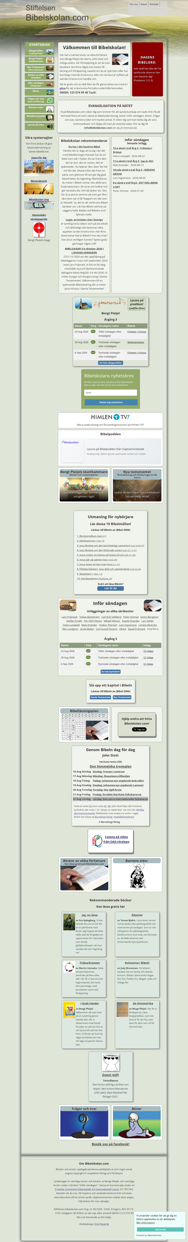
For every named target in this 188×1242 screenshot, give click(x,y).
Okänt (122, 629)
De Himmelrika (143, 1003)
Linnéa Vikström (148, 625)
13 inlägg (148, 651)
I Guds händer (89, 1003)
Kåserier (137, 915)
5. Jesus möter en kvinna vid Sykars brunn (106, 555)
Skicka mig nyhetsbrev (111, 402)
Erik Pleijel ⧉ (102, 1224)
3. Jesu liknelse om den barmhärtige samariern (110, 545)
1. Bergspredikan (91, 536)
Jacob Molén (87, 629)
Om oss (134, 4)
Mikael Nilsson (112, 621)
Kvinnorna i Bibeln (137, 963)
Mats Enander (89, 625)
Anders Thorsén (108, 625)
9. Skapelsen (89, 573)
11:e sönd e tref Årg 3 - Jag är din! (133, 161)
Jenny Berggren (149, 617)
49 (105, 806)
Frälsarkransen (90, 963)
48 (109, 806)
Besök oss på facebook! (110, 1144)
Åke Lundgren (70, 629)
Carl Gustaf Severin (107, 629)
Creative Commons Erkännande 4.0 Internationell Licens (87, 1189)
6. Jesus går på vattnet (97, 559)
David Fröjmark (136, 629)
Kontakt (154, 4)
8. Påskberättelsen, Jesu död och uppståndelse (109, 569)
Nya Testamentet (122, 697)
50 (90, 806)
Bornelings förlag (103, 816)
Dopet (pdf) (110, 1075)
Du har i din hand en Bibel (84, 146)
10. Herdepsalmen (94, 578)
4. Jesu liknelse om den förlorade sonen (107, 550)
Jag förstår (160, 1229)
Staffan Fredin (74, 621)
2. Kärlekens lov (90, 540)
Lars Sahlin (147, 621)
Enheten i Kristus (136, 352)
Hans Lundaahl (71, 625)
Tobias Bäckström (89, 617)
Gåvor (144, 4)
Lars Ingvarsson (128, 625)
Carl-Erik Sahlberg (111, 617)
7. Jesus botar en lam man (98, 564)
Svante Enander (131, 621)
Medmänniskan (135, 342)
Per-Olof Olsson (93, 621)
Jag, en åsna (90, 915)
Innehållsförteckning (124, 816)
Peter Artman (131, 617)
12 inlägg (148, 657)
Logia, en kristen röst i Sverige (84, 219)
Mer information (145, 1222)
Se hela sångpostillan (110, 362)
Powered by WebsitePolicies (148, 1235)
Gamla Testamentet (100, 697)
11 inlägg (148, 664)
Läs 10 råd (111, 588)
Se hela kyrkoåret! (110, 671)
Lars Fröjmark (70, 617)
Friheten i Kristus (136, 331)
